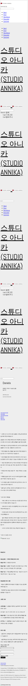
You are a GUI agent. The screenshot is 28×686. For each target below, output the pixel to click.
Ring (4, 15)
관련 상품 (3, 419)
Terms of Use (3, 663)
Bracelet (6, 19)
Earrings (6, 21)
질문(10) (2, 418)
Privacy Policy (3, 664)
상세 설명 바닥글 (4, 415)
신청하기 (3, 657)
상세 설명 (3, 414)
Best (5, 12)
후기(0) (2, 416)
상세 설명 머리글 (4, 412)
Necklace (6, 17)
